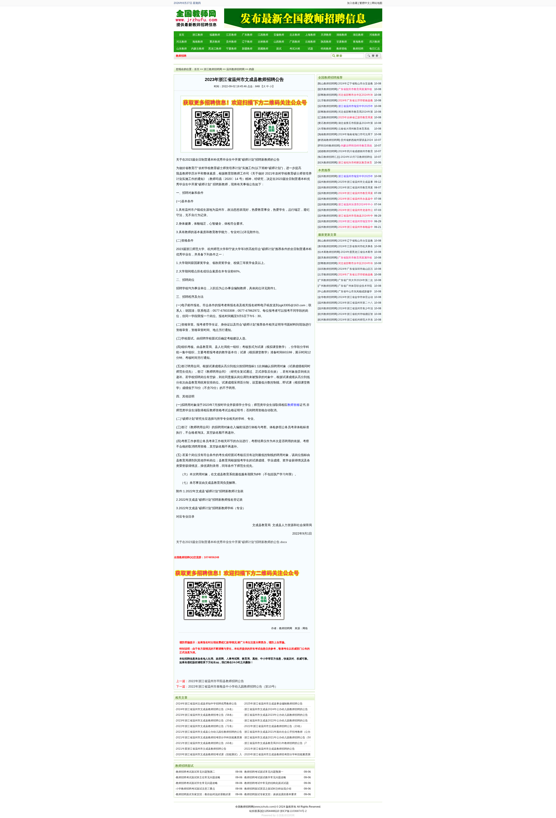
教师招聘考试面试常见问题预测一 (263, 771)
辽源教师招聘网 (327, 117)
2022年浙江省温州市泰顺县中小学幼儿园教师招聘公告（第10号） (233, 686)
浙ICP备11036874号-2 (293, 811)
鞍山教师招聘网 (327, 83)
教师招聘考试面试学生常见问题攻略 (197, 783)
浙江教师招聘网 (213, 69)
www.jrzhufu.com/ (264, 806)
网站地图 (377, 3)
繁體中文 (364, 3)
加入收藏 (352, 3)
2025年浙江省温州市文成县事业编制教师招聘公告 (273, 703)
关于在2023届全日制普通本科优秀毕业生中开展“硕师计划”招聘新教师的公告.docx (231, 542)
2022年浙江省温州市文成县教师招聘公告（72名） (205, 726)
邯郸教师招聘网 (327, 94)
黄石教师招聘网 (327, 123)
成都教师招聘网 (327, 151)
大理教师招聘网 (327, 128)
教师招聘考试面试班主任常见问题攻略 (198, 777)
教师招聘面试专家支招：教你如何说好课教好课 (203, 794)
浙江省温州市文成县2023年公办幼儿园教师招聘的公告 (276, 714)
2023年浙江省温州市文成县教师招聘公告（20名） (205, 720)
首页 (196, 69)
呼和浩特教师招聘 (328, 145)
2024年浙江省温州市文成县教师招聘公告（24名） (205, 709)
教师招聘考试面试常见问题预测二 (195, 771)
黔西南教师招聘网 (328, 140)
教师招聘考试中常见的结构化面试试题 (266, 783)
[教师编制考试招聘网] (196, 10)
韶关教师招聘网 (327, 89)
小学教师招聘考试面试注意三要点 (195, 788)
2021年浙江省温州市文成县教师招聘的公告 (269, 748)
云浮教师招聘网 (327, 100)
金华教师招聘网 (327, 297)
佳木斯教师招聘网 (328, 251)
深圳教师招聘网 (327, 268)
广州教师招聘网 (327, 280)
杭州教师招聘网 (327, 314)
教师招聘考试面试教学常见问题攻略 (265, 777)
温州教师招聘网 (235, 69)
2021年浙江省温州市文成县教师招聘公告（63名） (205, 743)
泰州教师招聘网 (327, 246)
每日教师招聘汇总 (328, 156)
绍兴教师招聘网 (327, 162)
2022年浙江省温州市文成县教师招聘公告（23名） (273, 726)
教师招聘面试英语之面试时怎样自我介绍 (267, 788)
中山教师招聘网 (327, 291)
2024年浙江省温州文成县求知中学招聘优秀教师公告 (206, 703)
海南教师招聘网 (327, 134)
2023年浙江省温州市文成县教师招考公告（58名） (205, 714)
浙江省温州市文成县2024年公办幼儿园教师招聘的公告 (276, 709)
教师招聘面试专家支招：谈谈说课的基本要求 (270, 794)
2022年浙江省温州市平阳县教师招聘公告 (216, 681)
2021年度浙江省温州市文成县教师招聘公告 (201, 748)
